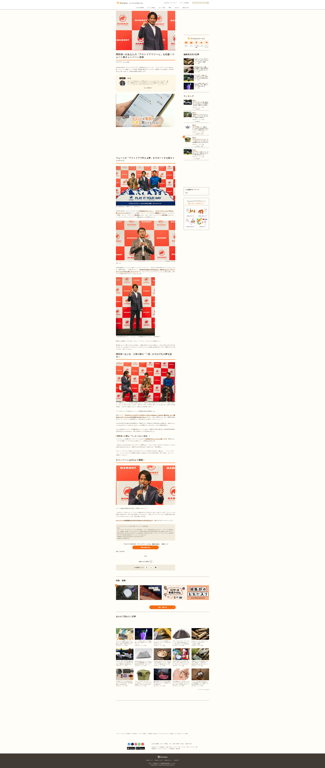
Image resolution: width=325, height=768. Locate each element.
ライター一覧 (185, 747)
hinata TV (176, 760)
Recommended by (201, 689)
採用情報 (172, 748)
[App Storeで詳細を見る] (131, 748)
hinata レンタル (158, 760)
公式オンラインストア (171, 2)
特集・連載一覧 (162, 607)
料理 (170, 7)
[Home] (130, 3)
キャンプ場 (162, 7)
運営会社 (178, 748)
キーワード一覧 (193, 747)
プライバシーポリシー (163, 748)
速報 (146, 556)
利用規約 (154, 748)
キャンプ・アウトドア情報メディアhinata (127, 733)
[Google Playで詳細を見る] (140, 748)
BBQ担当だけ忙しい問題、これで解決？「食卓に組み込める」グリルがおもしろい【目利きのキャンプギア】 (201, 69)
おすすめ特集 (140, 7)
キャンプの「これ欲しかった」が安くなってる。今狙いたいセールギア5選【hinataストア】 (201, 77)
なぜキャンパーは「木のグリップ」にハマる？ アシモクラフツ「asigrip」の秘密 (201, 60)
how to (177, 7)
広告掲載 (162, 747)
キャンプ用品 (151, 7)
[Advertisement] (130, 142)
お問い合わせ (169, 747)
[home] (162, 757)
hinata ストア (149, 760)
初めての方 (186, 7)
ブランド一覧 (177, 747)
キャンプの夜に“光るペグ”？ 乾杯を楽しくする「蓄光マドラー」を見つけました (201, 85)
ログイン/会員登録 (184, 2)
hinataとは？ (155, 747)
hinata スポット (168, 760)
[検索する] (207, 2)
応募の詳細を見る (145, 547)
